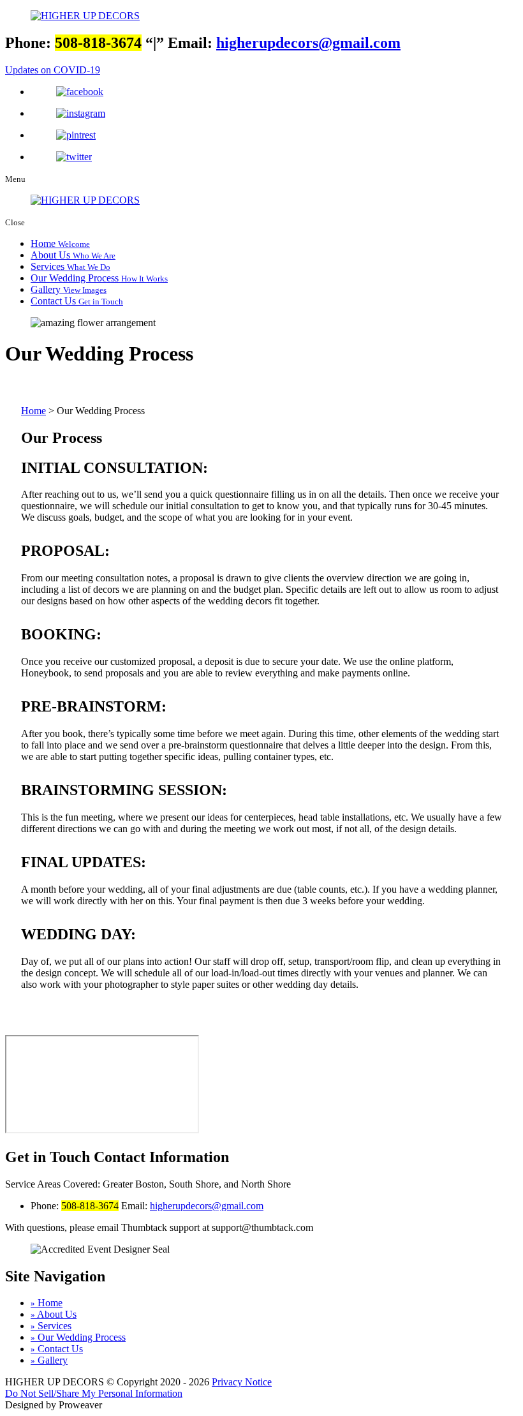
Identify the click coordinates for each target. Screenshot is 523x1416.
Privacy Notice (242, 1381)
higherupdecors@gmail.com (308, 42)
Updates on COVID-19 (52, 69)
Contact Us (77, 300)
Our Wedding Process (99, 277)
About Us (73, 255)
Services (70, 266)
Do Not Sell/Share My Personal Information (93, 1393)
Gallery (69, 289)
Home (60, 243)
